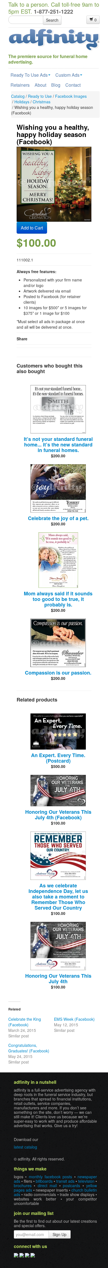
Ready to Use (40, 96)
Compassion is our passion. (58, 672)
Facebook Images (71, 96)
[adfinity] (54, 39)
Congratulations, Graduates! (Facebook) (28, 1048)
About (40, 85)
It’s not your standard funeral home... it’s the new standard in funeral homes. (58, 444)
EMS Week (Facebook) (74, 1019)
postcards (71, 1185)
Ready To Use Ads (29, 75)
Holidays (21, 101)
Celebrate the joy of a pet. (58, 518)
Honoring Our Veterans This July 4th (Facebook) (58, 814)
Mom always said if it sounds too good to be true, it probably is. (58, 599)
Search (52, 20)
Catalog (18, 96)
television (86, 1181)
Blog (55, 85)
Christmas (41, 101)
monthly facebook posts (50, 1176)
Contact (73, 85)
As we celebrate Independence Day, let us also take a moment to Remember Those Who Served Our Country (58, 896)
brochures (23, 1185)
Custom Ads (67, 75)
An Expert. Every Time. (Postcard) (58, 758)
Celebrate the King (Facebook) (24, 1021)
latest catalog (25, 1147)
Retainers (20, 85)
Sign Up (59, 1234)
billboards (44, 1181)
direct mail (47, 1185)
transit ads (65, 1181)
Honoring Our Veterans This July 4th (58, 978)
